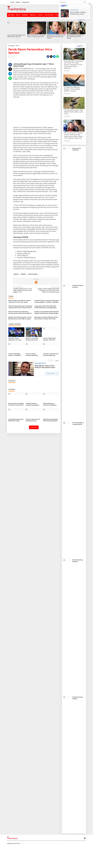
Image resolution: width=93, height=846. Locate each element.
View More (33, 427)
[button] (84, 2)
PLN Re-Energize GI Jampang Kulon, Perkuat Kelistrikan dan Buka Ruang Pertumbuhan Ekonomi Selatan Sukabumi (78, 423)
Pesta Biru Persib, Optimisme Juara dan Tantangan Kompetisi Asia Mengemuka (16, 339)
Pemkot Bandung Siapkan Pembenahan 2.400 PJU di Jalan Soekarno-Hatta (78, 697)
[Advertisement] (36, 112)
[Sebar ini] (48, 56)
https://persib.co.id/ (29, 251)
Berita (9, 57)
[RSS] (36, 282)
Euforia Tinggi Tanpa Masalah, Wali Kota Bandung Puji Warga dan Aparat (50, 339)
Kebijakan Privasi (27, 843)
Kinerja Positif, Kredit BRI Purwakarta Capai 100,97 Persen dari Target (19, 301)
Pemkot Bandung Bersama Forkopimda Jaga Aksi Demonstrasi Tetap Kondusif (20, 306)
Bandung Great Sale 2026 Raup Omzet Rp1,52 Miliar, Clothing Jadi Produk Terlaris (46, 318)
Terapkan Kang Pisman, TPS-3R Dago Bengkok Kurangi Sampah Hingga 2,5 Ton (22, 289)
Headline (23, 274)
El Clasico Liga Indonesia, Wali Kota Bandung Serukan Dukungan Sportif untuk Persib (51, 354)
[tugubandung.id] (16, 8)
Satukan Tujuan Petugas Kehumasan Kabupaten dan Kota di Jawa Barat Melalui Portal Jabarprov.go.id (48, 289)
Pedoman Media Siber (40, 843)
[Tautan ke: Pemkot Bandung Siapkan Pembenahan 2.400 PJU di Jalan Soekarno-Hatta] (67, 764)
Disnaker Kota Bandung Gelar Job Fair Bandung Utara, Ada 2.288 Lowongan (20, 317)
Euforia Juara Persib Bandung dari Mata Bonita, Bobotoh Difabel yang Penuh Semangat (33, 339)
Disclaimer (51, 843)
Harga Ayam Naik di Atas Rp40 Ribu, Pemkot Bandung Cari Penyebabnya (45, 306)
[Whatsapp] (57, 56)
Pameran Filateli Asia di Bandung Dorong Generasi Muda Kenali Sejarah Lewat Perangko (19, 312)
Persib (13, 57)
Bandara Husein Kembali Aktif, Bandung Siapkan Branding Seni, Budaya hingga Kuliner (47, 312)
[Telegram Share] (54, 56)
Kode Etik (59, 843)
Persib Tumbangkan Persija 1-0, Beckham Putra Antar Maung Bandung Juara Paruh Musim (15, 354)
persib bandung (32, 274)
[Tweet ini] (51, 56)
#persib (16, 274)
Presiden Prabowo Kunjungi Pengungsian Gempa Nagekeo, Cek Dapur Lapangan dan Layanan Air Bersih (47, 301)
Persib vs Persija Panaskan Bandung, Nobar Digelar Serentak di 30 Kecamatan (34, 354)
